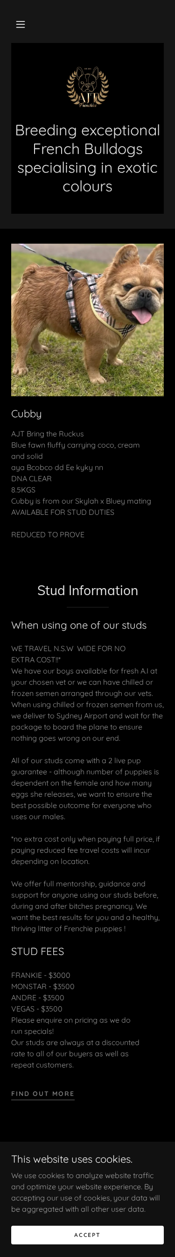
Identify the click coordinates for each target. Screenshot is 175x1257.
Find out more (43, 1093)
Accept (87, 1234)
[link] (87, 87)
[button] (20, 24)
